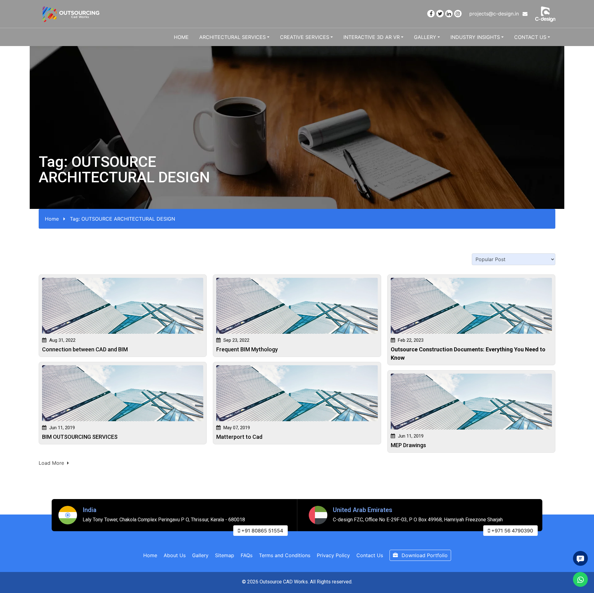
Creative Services (304, 37)
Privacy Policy (333, 555)
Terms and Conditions (284, 555)
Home (181, 37)
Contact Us (530, 37)
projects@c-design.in (494, 14)
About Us (175, 555)
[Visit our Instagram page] (458, 14)
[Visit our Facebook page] (431, 14)
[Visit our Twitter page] (440, 14)
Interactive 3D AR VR (371, 37)
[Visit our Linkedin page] (449, 14)
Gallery (425, 37)
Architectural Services (232, 37)
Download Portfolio (424, 555)
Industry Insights (475, 37)
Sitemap (224, 555)
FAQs (246, 555)
